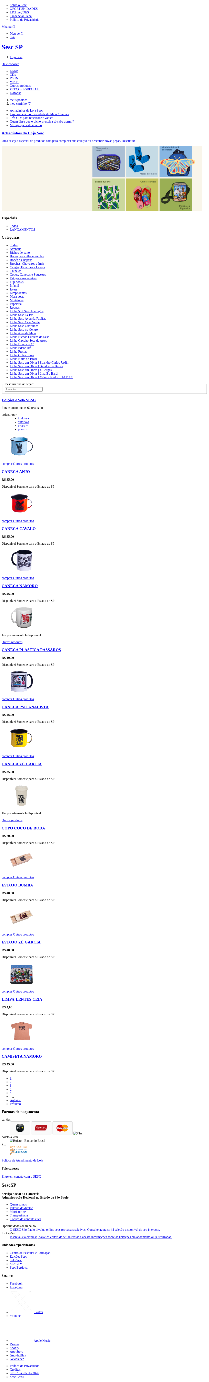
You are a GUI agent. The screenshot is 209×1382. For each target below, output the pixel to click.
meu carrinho (20, 103)
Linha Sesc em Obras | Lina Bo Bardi (34, 373)
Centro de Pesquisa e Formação (30, 1253)
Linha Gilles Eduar (22, 355)
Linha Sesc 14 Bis (21, 315)
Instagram (16, 1287)
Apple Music (42, 1340)
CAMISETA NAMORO (22, 1056)
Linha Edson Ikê (20, 348)
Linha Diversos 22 (22, 344)
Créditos (15, 1369)
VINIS (14, 82)
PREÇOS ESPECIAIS (25, 89)
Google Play (18, 1355)
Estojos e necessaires (23, 278)
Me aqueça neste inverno (26, 125)
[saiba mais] (21, 456)
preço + (23, 425)
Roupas (15, 307)
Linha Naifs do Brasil (24, 359)
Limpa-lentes (18, 293)
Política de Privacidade (24, 19)
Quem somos (18, 1204)
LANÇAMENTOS (22, 229)
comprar (7, 463)
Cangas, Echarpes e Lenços (27, 267)
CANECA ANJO (16, 471)
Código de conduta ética (25, 1219)
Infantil (14, 285)
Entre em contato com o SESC (21, 1176)
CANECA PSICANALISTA (25, 707)
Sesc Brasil (17, 1377)
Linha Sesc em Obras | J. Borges (31, 370)
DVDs (14, 78)
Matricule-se (18, 1211)
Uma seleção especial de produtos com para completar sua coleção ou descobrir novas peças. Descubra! (68, 141)
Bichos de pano (20, 252)
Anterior (15, 1100)
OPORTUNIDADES (24, 8)
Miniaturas (16, 300)
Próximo (15, 1104)
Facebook (16, 1283)
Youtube (15, 1315)
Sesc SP (12, 47)
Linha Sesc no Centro (24, 329)
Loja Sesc (16, 57)
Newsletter (17, 1359)
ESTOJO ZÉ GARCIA (21, 942)
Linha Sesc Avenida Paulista (28, 318)
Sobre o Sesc (18, 5)
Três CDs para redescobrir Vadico (31, 118)
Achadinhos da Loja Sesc (26, 110)
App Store (16, 1351)
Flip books (16, 282)
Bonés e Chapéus (21, 260)
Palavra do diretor (21, 1208)
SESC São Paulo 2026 (24, 1373)
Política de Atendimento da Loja (22, 1160)
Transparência (19, 1215)
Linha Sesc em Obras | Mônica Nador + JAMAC (41, 377)
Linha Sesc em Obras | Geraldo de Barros (36, 366)
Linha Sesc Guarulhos (24, 326)
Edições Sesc (18, 1256)
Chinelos (15, 271)
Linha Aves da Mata (23, 333)
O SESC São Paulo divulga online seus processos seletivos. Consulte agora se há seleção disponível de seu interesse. (85, 1229)
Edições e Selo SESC (19, 400)
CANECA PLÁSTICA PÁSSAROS (31, 650)
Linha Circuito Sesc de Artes (28, 340)
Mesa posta (17, 296)
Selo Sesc (16, 1260)
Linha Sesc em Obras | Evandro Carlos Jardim (39, 362)
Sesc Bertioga (19, 1267)
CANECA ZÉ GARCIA (22, 764)
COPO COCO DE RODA (23, 828)
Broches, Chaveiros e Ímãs (27, 263)
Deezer (14, 1344)
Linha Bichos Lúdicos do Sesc (29, 337)
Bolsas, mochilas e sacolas (27, 256)
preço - (22, 429)
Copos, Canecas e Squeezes (28, 274)
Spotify (14, 1348)
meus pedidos (18, 100)
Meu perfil (16, 33)
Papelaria (16, 304)
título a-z (23, 418)
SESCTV (16, 1264)
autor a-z (23, 422)
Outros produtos (20, 85)
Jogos (13, 289)
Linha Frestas (18, 351)
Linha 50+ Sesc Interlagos (26, 311)
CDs (13, 74)
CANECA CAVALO (19, 528)
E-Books (15, 93)
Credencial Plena (21, 16)
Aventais (15, 249)
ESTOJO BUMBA (17, 885)
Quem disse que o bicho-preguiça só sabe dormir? (42, 121)
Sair (12, 37)
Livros (14, 71)
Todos (14, 226)
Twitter (38, 1312)
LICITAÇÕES (19, 12)
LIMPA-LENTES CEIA (22, 999)
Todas (14, 245)
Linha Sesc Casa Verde (25, 322)
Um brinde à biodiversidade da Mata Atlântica (39, 114)
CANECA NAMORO (20, 586)
